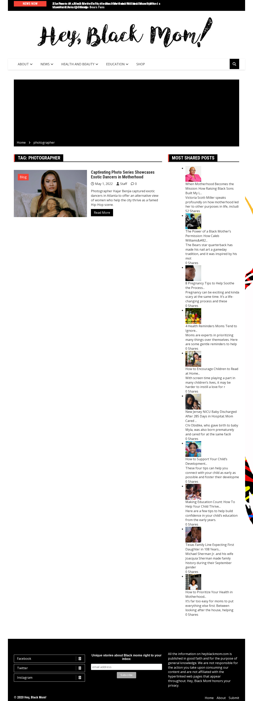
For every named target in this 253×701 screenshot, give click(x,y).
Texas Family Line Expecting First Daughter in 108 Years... (209, 547)
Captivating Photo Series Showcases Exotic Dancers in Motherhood (123, 174)
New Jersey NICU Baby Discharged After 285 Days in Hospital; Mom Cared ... (211, 416)
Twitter (22, 668)
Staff (123, 184)
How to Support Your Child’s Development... (206, 461)
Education (115, 64)
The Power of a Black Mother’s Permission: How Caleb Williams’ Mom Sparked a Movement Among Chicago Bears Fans (106, 5)
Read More (102, 212)
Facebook (24, 658)
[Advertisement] (126, 110)
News (45, 64)
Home (209, 698)
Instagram (24, 677)
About (23, 64)
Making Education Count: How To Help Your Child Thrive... (210, 504)
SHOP (140, 64)
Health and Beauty (77, 64)
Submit (234, 698)
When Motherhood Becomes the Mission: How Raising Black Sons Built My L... (209, 188)
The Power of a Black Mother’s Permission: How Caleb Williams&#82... (208, 236)
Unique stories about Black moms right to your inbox (126, 657)
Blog (23, 177)
